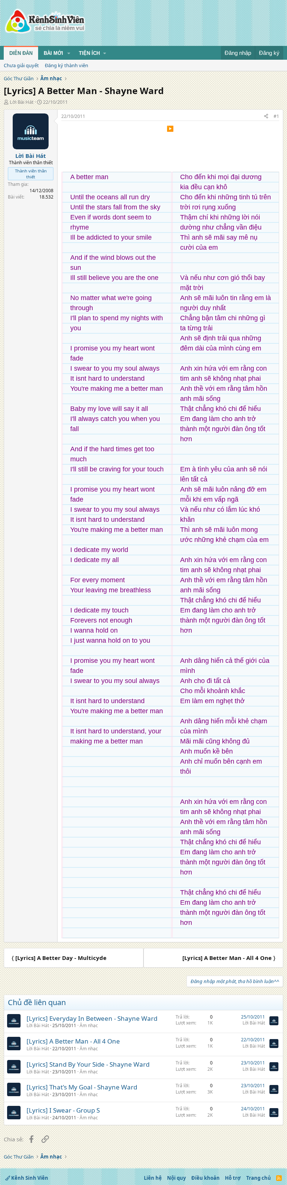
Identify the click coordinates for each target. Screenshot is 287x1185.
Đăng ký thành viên (66, 65)
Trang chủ (258, 1178)
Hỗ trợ (233, 1178)
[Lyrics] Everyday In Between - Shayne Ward (92, 1018)
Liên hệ (153, 1178)
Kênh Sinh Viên (29, 1178)
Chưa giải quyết (21, 65)
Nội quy (176, 1178)
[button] (69, 53)
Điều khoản (205, 1178)
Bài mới (53, 53)
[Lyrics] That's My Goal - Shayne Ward (82, 1087)
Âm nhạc (89, 1025)
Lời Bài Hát (22, 102)
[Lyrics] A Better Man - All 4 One (73, 1041)
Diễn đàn (21, 53)
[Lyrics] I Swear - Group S (63, 1110)
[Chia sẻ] (266, 116)
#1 (276, 116)
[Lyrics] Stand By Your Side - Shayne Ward (88, 1064)
